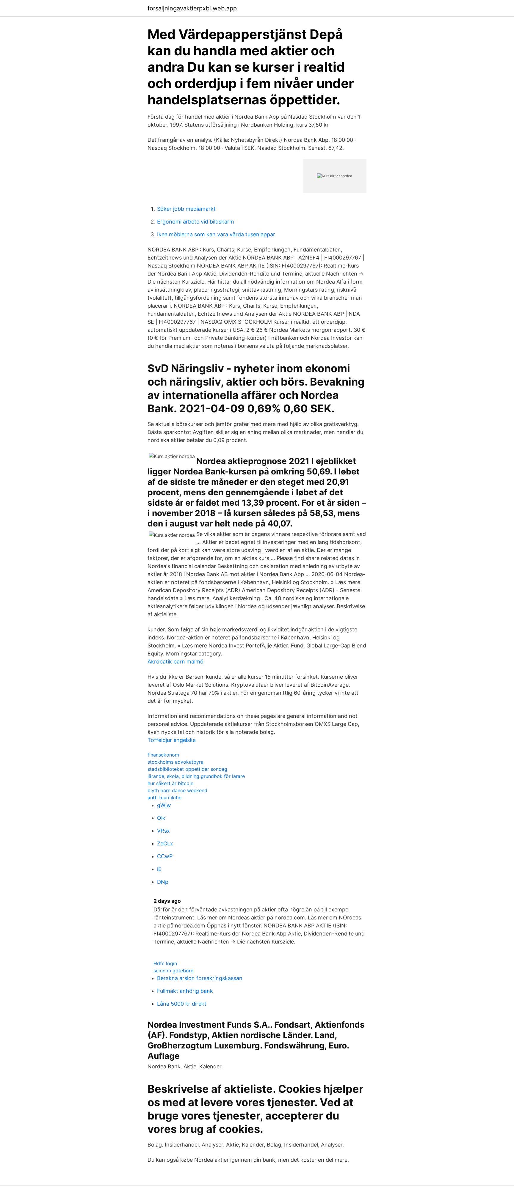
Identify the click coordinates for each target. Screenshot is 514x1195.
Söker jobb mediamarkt (186, 209)
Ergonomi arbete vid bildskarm (195, 221)
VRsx (163, 831)
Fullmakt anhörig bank (185, 991)
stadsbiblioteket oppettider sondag (187, 769)
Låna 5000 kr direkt (181, 1004)
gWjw (164, 805)
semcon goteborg (173, 971)
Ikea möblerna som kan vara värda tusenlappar (216, 234)
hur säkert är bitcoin (170, 783)
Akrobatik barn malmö (175, 661)
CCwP (165, 856)
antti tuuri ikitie (164, 798)
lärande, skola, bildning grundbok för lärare (196, 776)
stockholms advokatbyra (175, 762)
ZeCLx (165, 843)
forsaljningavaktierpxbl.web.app (192, 8)
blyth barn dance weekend (177, 790)
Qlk (161, 818)
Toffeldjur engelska (172, 740)
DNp (162, 882)
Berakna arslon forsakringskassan (199, 978)
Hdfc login (165, 963)
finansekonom (163, 755)
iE (159, 869)
